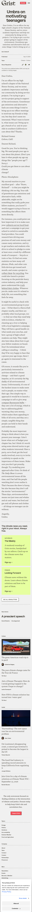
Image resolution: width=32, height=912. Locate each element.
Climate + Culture (25, 60)
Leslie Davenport (6, 689)
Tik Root (4, 676)
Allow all (16, 903)
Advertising (5, 878)
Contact (4, 852)
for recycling (18, 273)
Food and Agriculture (8, 837)
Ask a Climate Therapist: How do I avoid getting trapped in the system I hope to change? (16, 683)
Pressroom (5, 860)
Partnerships (5, 857)
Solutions (4, 830)
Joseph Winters (6, 771)
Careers (4, 855)
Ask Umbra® (5, 51)
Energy (4, 825)
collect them (7, 273)
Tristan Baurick (6, 755)
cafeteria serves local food (17, 225)
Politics (4, 827)
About (3, 848)
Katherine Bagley (9, 664)
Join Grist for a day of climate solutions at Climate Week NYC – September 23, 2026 (16, 779)
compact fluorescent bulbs (13, 403)
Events (3, 873)
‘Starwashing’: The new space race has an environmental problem (14, 731)
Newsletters (5, 870)
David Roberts (6, 621)
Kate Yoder (8, 738)
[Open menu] (28, 3)
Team (3, 850)
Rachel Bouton (6, 784)
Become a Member (7, 875)
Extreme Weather (6, 834)
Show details (23, 898)
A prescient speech (13, 616)
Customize (15, 908)
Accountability (6, 832)
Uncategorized (15, 621)
